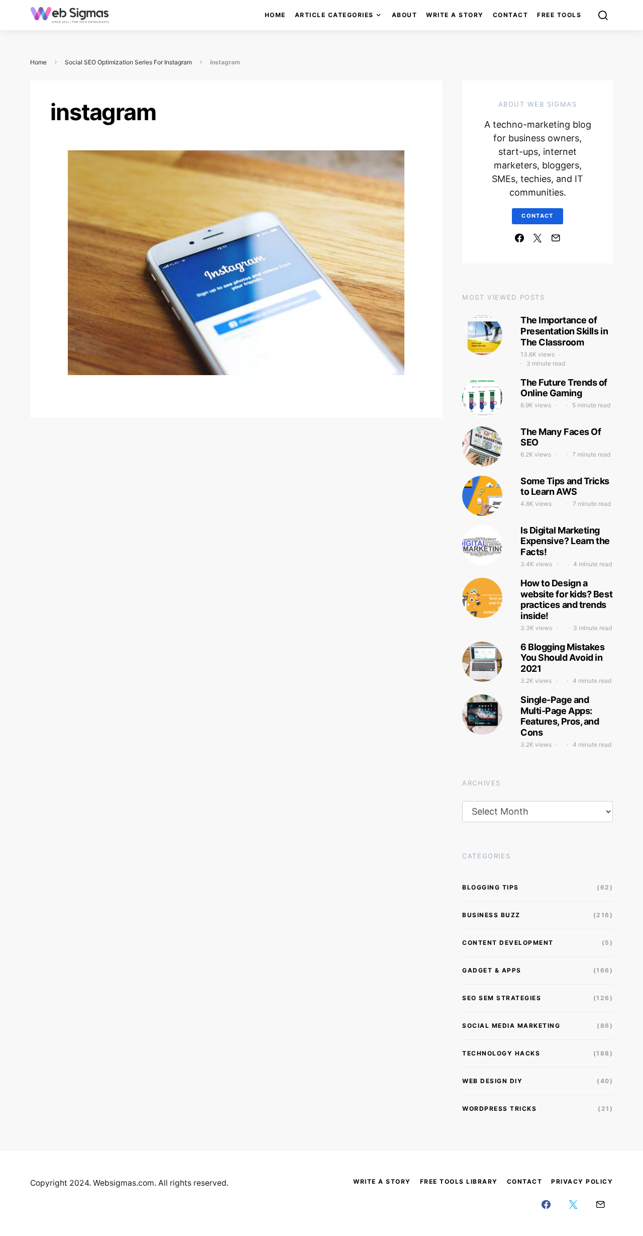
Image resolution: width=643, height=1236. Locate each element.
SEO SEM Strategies (501, 998)
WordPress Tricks (499, 1108)
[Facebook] (519, 237)
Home (275, 15)
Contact (510, 15)
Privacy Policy (582, 1181)
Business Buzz (491, 915)
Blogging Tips (490, 887)
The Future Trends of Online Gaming (563, 388)
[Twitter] (537, 237)
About (404, 15)
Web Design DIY (492, 1081)
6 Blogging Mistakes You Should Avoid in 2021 (562, 658)
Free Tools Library (459, 1181)
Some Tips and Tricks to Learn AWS (564, 486)
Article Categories (334, 15)
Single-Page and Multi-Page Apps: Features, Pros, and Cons (559, 716)
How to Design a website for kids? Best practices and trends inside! (566, 599)
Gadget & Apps (491, 970)
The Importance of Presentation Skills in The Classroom (564, 331)
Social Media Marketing (511, 1025)
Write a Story (455, 15)
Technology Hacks (501, 1053)
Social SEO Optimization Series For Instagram (128, 62)
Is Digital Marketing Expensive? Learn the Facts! (565, 541)
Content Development (508, 942)
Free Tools (559, 15)
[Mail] (556, 237)
